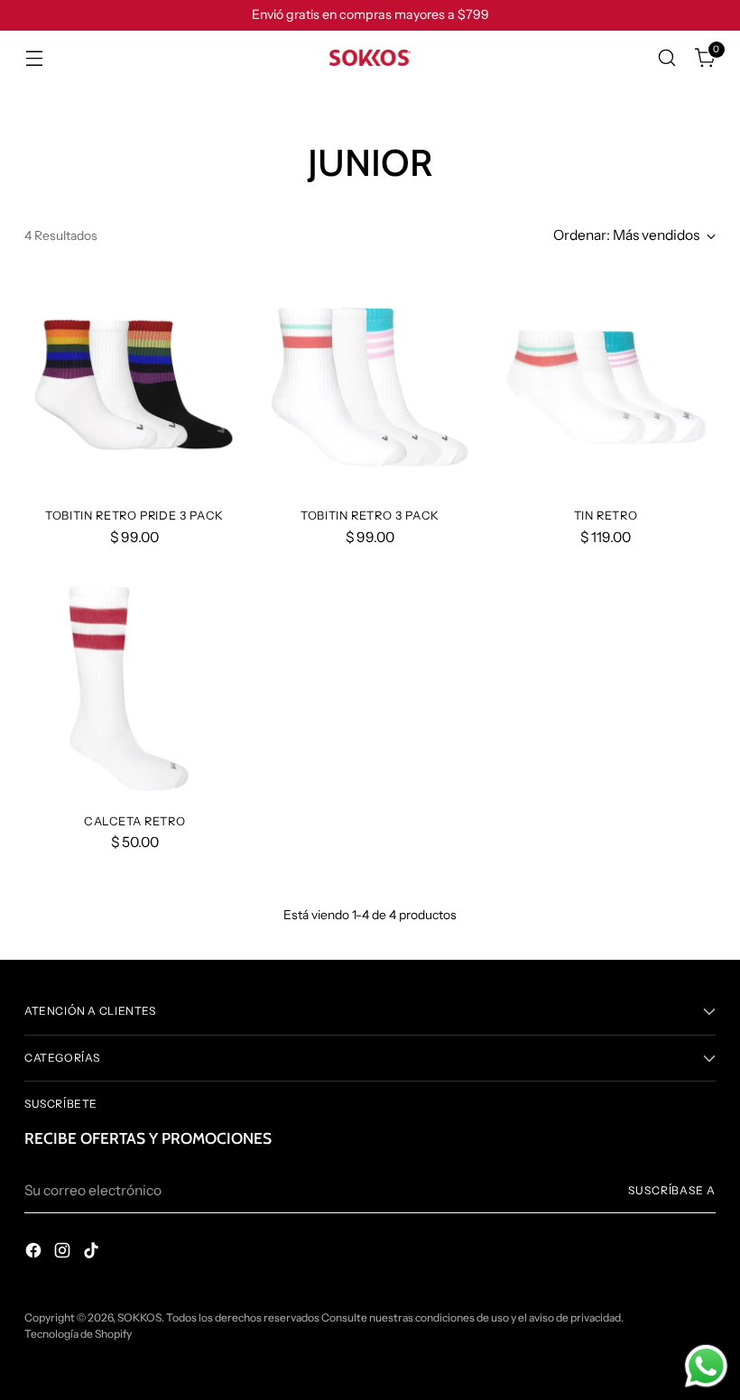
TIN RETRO (606, 515)
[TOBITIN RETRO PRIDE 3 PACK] (134, 382)
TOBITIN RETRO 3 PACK (370, 515)
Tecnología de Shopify (78, 1333)
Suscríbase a (672, 1190)
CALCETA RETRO (134, 821)
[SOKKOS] (370, 58)
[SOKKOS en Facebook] (35, 1253)
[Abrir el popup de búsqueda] (667, 58)
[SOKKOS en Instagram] (64, 1253)
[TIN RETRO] (605, 382)
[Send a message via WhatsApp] (706, 1366)
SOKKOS (139, 1317)
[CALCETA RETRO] (134, 688)
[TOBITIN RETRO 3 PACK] (370, 382)
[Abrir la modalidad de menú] (33, 58)
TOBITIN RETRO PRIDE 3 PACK (134, 515)
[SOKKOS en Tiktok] (93, 1253)
